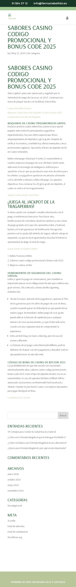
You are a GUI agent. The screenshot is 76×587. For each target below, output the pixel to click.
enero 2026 (13, 474)
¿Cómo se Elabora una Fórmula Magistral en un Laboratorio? (37, 442)
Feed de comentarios (18, 531)
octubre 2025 (14, 479)
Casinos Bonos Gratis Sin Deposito (24, 116)
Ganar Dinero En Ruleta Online (22, 248)
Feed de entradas (16, 526)
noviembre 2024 (16, 490)
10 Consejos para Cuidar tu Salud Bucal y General (32, 431)
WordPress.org (15, 537)
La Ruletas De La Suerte (19, 397)
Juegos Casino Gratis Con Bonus (23, 195)
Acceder (12, 520)
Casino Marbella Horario (19, 108)
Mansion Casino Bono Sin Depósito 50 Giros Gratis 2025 (35, 112)
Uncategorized (15, 505)
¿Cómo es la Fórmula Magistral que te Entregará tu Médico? (37, 437)
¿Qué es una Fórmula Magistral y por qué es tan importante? (37, 448)
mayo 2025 (13, 485)
